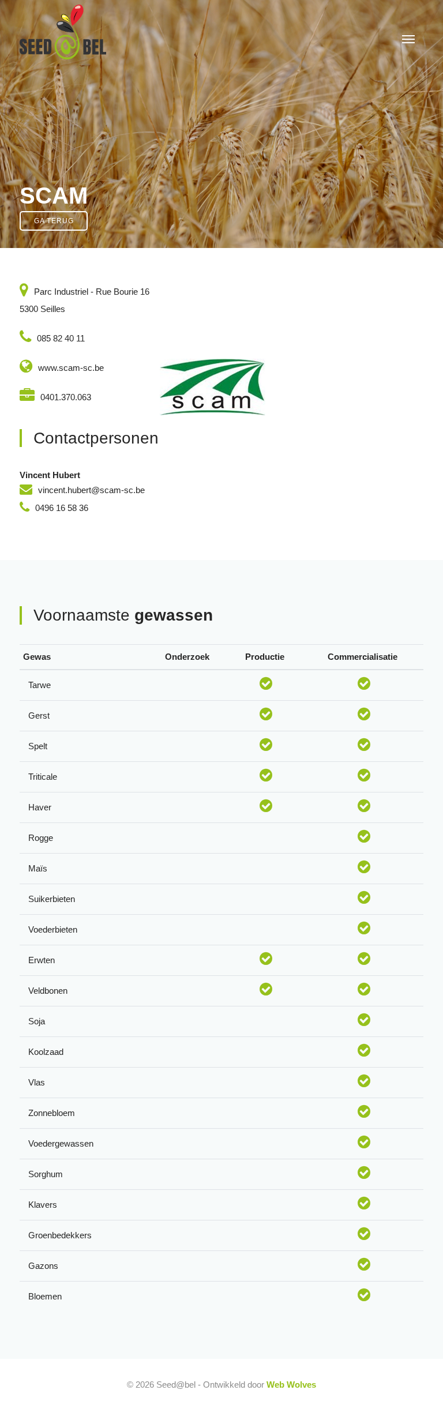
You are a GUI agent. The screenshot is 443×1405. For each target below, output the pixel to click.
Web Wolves (291, 1384)
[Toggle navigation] (408, 38)
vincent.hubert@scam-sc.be (91, 490)
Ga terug (54, 221)
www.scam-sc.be (71, 368)
